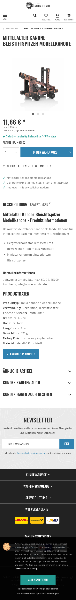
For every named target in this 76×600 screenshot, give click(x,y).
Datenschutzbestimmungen (31, 452)
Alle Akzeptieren (38, 580)
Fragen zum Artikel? (22, 354)
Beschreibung (15, 204)
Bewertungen (39, 204)
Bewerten (27, 166)
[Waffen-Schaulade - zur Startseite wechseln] (38, 5)
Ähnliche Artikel (17, 371)
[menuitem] (5, 15)
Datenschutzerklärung (26, 568)
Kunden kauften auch (21, 382)
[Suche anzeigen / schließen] (35, 15)
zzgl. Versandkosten (25, 130)
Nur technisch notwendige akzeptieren (38, 588)
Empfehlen (44, 166)
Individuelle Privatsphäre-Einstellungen (38, 593)
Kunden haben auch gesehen (27, 394)
